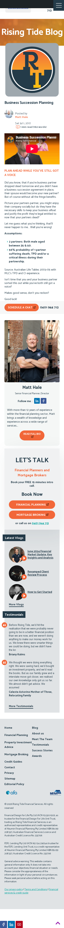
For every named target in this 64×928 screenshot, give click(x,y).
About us (38, 733)
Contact (9, 767)
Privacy (9, 773)
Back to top (58, 923)
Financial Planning (31, 504)
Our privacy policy (13, 889)
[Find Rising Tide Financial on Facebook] (3, 924)
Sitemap (9, 778)
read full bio (32, 434)
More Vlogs (16, 604)
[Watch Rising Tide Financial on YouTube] (19, 924)
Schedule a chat (20, 307)
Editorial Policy (14, 784)
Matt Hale (21, 117)
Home (8, 727)
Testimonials (40, 744)
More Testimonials (21, 706)
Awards (37, 756)
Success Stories (42, 750)
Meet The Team (42, 739)
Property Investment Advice (18, 745)
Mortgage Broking (31, 515)
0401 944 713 (40, 523)
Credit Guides (13, 761)
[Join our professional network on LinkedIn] (11, 924)
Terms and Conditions (36, 889)
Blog (35, 727)
